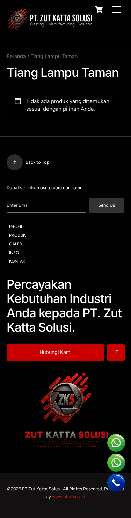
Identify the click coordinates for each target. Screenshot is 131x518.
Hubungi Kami (55, 352)
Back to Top (38, 162)
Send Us (106, 205)
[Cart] (99, 9)
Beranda (16, 56)
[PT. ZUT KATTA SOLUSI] (50, 28)
